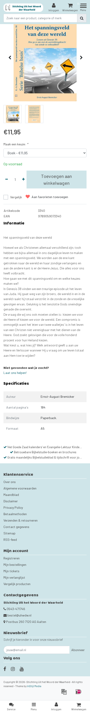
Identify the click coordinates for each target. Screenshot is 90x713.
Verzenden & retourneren (20, 520)
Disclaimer (10, 501)
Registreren (11, 558)
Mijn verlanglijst (14, 577)
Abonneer (78, 650)
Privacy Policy (13, 507)
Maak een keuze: (15, 144)
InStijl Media (34, 686)
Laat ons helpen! (15, 373)
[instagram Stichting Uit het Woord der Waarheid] (13, 669)
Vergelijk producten (16, 584)
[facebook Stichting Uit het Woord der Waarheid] (4, 669)
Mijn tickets (11, 571)
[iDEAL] (80, 694)
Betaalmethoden (15, 514)
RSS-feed (10, 540)
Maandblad (11, 495)
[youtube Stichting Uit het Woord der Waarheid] (22, 669)
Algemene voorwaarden (19, 488)
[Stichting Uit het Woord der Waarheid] (23, 7)
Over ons (9, 482)
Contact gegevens (16, 527)
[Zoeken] (82, 18)
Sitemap (9, 533)
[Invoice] (65, 694)
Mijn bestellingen (14, 565)
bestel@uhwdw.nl (19, 615)
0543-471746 (15, 609)
